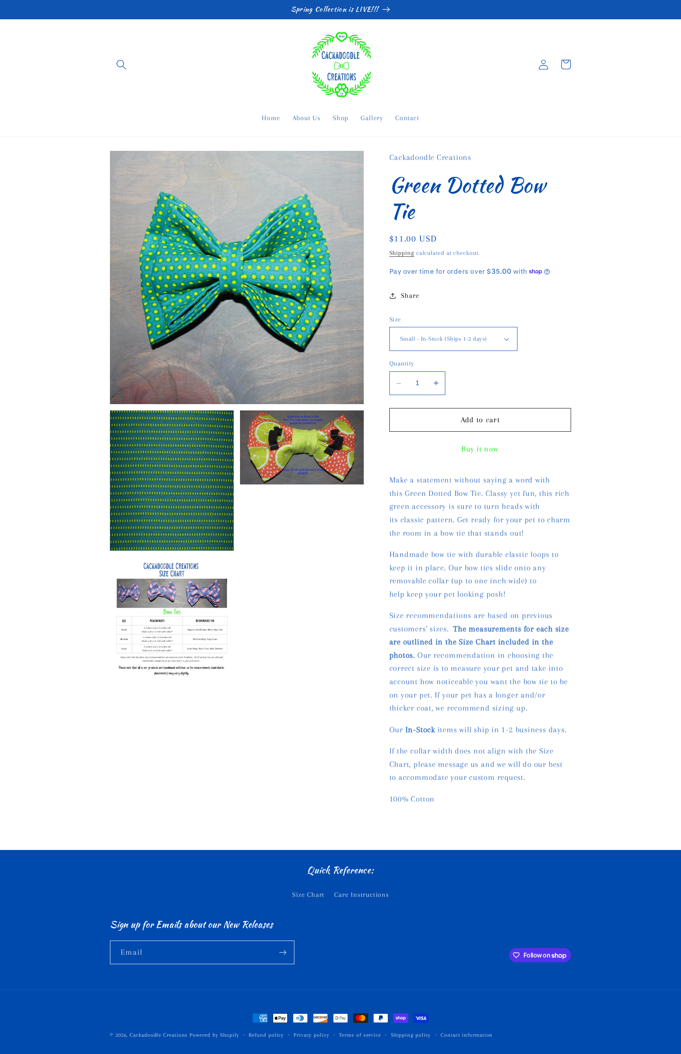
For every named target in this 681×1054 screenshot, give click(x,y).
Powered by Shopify (214, 1035)
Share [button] (410, 295)
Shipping (401, 252)
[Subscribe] (283, 953)
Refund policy (266, 1035)
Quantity (401, 363)
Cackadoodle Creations (159, 1035)
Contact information (467, 1035)
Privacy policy (311, 1035)
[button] (121, 64)
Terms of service (360, 1035)
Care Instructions (361, 894)
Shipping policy (411, 1035)
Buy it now (480, 449)
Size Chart (308, 894)
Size (395, 319)
